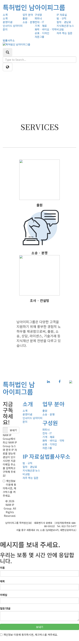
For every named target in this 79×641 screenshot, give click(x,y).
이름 (2, 567)
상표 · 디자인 (42, 33)
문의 (5, 29)
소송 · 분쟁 (29, 22)
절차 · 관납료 (64, 22)
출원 (25, 18)
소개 (5, 15)
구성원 (38, 15)
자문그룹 (39, 37)
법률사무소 (9, 40)
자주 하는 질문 (64, 33)
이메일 (3, 595)
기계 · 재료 (41, 26)
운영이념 (7, 22)
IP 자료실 (62, 15)
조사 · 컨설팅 (39, 300)
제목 (2, 581)
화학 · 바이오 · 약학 (46, 29)
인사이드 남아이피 (13, 26)
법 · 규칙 (61, 18)
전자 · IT (39, 22)
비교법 (60, 29)
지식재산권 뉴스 (65, 26)
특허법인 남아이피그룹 (34, 7)
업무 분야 (28, 15)
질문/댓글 (5, 608)
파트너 (38, 18)
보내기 (13, 430)
